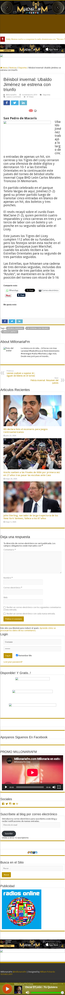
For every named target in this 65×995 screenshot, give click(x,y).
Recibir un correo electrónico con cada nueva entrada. (31, 613)
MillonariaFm (11, 95)
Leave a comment (13, 97)
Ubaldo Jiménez (10, 332)
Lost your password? (13, 662)
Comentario (9, 550)
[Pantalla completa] (59, 787)
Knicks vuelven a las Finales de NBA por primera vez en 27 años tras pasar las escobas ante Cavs (31, 474)
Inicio (5, 67)
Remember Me (25, 655)
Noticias (13, 67)
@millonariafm (19, 972)
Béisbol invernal (15, 328)
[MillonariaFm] (32, 7)
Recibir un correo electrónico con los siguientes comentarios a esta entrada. (32, 608)
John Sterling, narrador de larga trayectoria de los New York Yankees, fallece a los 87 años (30, 517)
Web (5, 597)
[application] (32, 772)
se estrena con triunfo (38, 328)
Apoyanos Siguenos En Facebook (23, 737)
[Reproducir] (6, 787)
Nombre (8, 578)
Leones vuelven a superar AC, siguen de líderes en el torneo (21, 373)
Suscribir (9, 833)
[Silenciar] (54, 787)
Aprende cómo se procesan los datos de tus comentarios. (28, 629)
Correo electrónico (12, 587)
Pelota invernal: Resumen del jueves (44, 380)
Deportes (22, 67)
